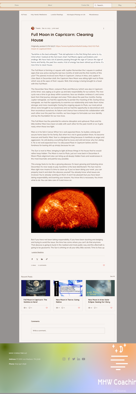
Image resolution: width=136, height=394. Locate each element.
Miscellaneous (93, 14)
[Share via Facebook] (32, 259)
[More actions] (103, 28)
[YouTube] (83, 359)
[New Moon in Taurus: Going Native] (68, 288)
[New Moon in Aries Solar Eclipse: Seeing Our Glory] (100, 288)
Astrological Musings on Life (76, 14)
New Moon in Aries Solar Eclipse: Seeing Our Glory (99, 301)
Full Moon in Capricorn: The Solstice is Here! (35, 301)
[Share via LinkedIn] (42, 259)
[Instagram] (64, 359)
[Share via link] (47, 259)
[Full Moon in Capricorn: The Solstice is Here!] (35, 288)
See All (112, 276)
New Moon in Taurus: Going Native (67, 301)
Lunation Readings (57, 14)
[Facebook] (69, 359)
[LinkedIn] (79, 359)
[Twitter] (74, 359)
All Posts (24, 14)
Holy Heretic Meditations (39, 14)
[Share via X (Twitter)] (37, 259)
